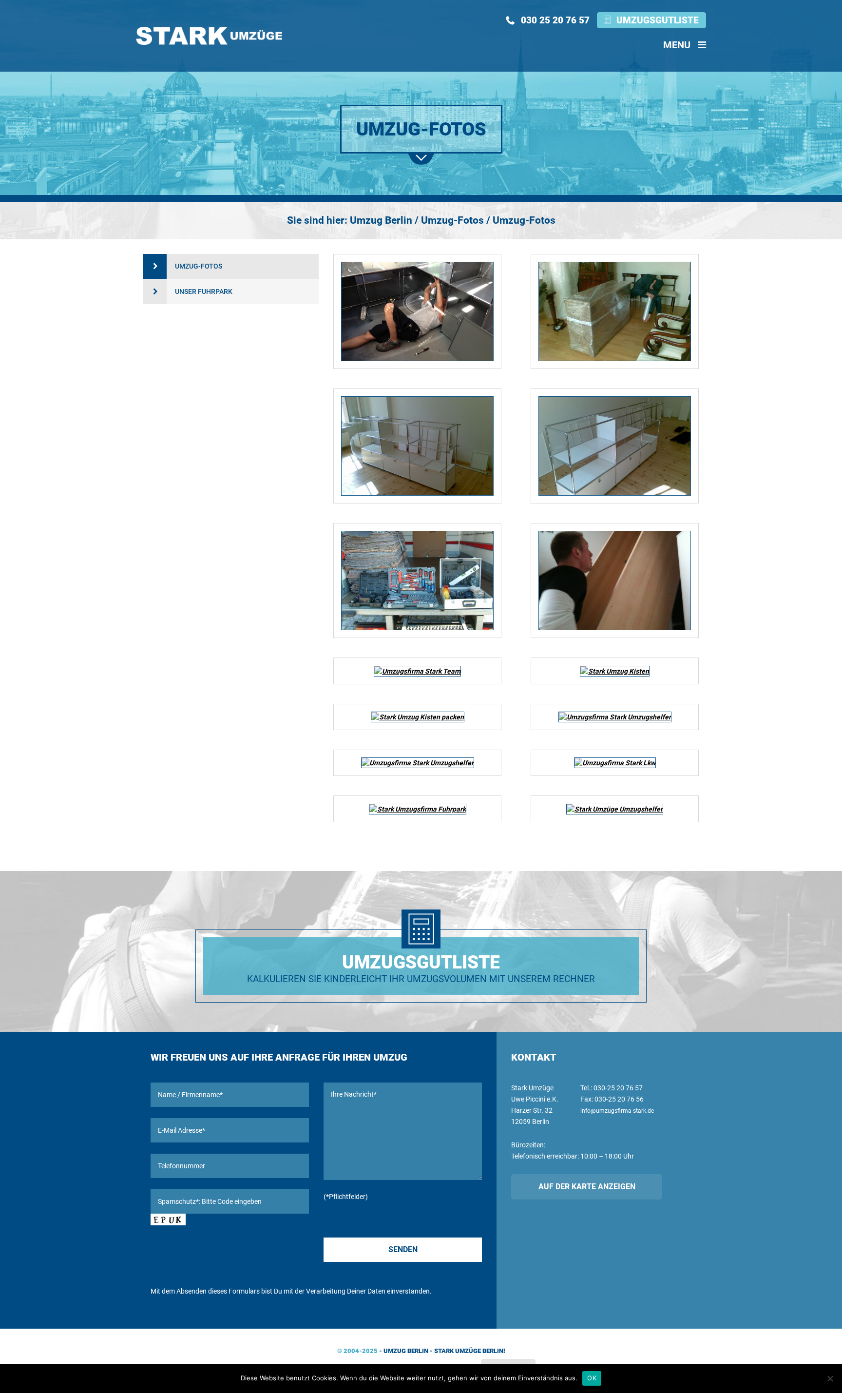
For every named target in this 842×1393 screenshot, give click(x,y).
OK (591, 1378)
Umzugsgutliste (657, 20)
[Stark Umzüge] (209, 36)
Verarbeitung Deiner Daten (345, 1291)
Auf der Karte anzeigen (586, 1186)
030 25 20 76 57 (555, 20)
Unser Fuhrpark (203, 291)
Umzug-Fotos (198, 266)
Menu (678, 45)
